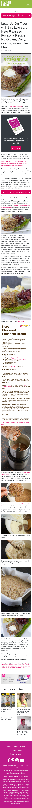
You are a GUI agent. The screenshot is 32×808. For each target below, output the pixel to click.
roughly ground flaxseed (15, 358)
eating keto (25, 663)
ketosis (28, 666)
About (9, 746)
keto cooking (7, 666)
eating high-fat (19, 663)
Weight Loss (25, 15)
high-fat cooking (17, 664)
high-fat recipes (25, 664)
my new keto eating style (15, 106)
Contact (13, 750)
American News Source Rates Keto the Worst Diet (23, 733)
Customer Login (16, 754)
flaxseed (11, 664)
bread (13, 663)
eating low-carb (4, 664)
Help (15, 746)
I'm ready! (16, 148)
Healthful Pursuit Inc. (13, 765)
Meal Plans (7, 15)
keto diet (13, 666)
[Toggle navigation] (28, 3)
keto (2, 666)
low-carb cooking (5, 667)
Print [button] (21, 326)
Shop (20, 750)
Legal (22, 765)
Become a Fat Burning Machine (17, 192)
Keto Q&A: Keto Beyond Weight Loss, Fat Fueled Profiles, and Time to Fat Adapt (24, 711)
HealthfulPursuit (6, 4)
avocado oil (12, 366)
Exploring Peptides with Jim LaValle (7, 718)
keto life (17, 666)
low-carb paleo (13, 667)
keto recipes (23, 666)
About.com (20, 321)
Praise (22, 746)
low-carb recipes (21, 667)
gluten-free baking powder (19, 359)
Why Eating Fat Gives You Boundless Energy (8, 709)
